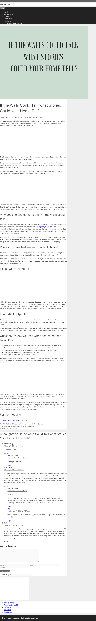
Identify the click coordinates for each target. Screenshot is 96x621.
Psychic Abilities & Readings (10, 424)
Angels (6, 12)
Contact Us (8, 612)
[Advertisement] (33, 141)
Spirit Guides (38, 424)
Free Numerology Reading (13, 23)
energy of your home (44, 227)
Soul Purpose (8, 14)
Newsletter (7, 21)
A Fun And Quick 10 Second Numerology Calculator (18, 426)
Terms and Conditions (12, 605)
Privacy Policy (9, 603)
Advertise (7, 610)
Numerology (8, 19)
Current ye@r (5, 575)
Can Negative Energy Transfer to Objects (14, 420)
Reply (6, 453)
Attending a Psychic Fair (8, 428)
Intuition (6, 16)
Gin (9, 509)
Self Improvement (26, 424)
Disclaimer (8, 607)
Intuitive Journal (5, 4)
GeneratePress (33, 618)
